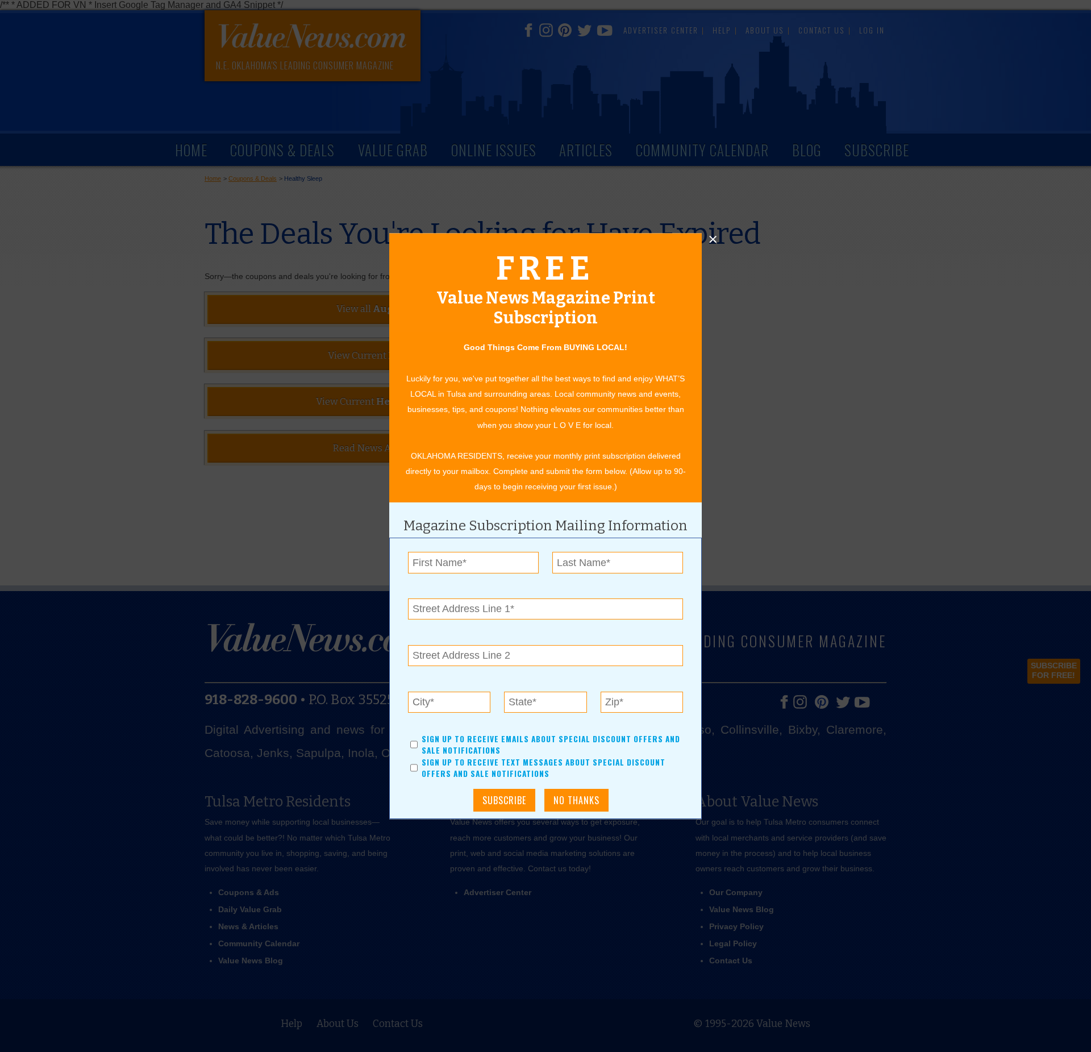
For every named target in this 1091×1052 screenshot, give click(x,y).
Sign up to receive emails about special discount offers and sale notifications (551, 744)
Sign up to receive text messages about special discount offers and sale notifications (543, 767)
